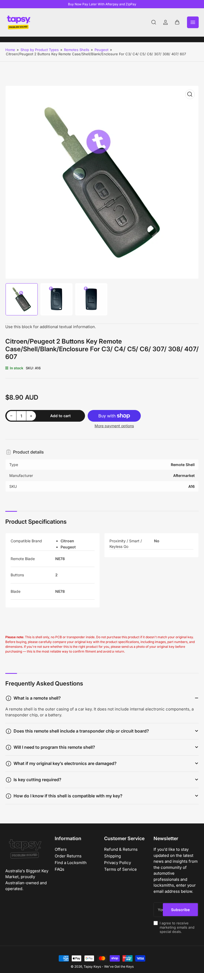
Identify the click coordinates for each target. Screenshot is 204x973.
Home (10, 50)
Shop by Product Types (39, 50)
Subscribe (180, 909)
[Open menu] (193, 22)
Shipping (112, 855)
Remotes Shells (76, 50)
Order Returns (68, 855)
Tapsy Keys (92, 966)
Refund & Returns (121, 849)
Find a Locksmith (71, 862)
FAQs (59, 869)
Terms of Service (120, 869)
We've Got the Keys (119, 966)
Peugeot (101, 50)
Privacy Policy (117, 862)
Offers (61, 849)
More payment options (114, 426)
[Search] (154, 22)
